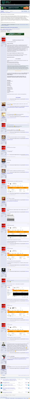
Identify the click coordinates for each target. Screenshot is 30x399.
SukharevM (3, 106)
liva (3, 383)
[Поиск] (29, 11)
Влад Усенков (3, 139)
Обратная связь (7, 398)
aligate (3, 385)
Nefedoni (2, 32)
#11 (28, 208)
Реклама (8, 106)
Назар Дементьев (3, 369)
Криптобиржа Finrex (6, 382)
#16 (28, 304)
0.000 (5, 110)
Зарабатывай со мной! (10, 139)
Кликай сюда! (27, 106)
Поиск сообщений (8, 12)
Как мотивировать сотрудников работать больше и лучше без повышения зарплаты (10, 380)
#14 (28, 268)
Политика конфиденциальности (19, 398)
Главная (27, 398)
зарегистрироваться (12, 22)
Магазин (11, 11)
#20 (28, 365)
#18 (28, 342)
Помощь (25, 398)
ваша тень (3, 272)
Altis (3, 346)
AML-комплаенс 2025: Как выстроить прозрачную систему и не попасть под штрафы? (9, 388)
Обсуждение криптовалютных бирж (11, 383)
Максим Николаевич (3, 201)
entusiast (4, 390)
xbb (27, 392)
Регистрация (18, 97)
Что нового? (6, 11)
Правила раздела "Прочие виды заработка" (11, 27)
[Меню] (15, 5)
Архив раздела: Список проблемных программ (9, 386)
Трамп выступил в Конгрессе (7, 392)
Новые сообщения (2, 12)
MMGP (2, 397)
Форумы (2, 11)
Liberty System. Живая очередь (8, 384)
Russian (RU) (5, 397)
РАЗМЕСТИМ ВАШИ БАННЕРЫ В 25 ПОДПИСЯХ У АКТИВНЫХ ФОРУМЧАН (15, 107)
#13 (28, 247)
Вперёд (4, 36)
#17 (28, 323)
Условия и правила (12, 398)
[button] (8, 11)
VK (11, 100)
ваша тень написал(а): (10, 280)
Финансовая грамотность (11, 390)
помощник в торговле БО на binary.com (11, 117)
